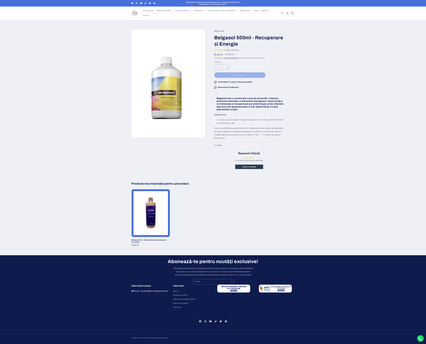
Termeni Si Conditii (180, 295)
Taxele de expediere (231, 58)
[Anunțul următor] (245, 3)
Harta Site (177, 307)
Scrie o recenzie (249, 167)
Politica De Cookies (180, 303)
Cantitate (217, 62)
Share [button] (219, 145)
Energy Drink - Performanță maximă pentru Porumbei (149, 241)
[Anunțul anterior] (181, 3)
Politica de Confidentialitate (184, 299)
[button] (164, 10)
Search (176, 291)
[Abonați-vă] (231, 281)
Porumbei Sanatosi (143, 337)
